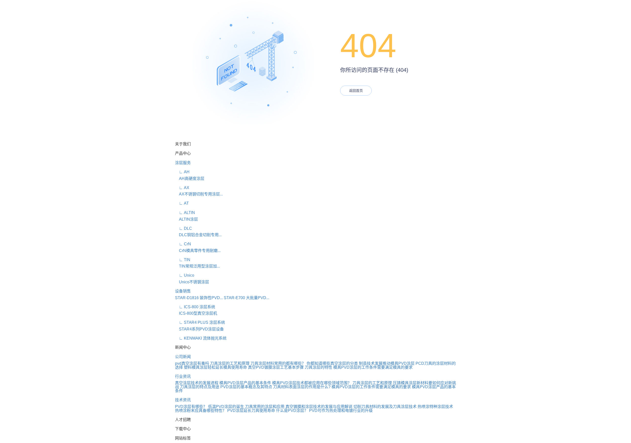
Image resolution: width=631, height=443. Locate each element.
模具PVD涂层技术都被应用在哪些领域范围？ (311, 383)
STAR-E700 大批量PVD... (246, 298)
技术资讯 (183, 400)
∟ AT (182, 203)
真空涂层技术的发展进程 (196, 383)
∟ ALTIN (185, 213)
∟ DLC (183, 228)
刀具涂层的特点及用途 (199, 387)
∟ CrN (183, 244)
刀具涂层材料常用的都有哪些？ (278, 363)
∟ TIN (182, 260)
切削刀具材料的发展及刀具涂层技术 (385, 406)
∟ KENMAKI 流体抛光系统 (201, 338)
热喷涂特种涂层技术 (435, 406)
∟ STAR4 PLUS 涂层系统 (200, 322)
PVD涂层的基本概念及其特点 (246, 387)
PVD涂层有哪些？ (191, 406)
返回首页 (356, 91)
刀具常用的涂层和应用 (264, 406)
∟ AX (182, 188)
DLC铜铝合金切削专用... (198, 235)
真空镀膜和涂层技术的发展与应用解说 (318, 406)
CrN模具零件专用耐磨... (198, 251)
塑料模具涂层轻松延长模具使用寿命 (215, 367)
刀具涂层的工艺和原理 (229, 363)
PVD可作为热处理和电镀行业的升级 (341, 410)
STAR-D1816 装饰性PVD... (199, 298)
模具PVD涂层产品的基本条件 (245, 383)
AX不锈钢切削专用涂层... (199, 194)
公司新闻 (183, 357)
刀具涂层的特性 (318, 367)
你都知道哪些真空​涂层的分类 (332, 363)
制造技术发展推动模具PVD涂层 (387, 363)
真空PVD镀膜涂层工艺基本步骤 (276, 367)
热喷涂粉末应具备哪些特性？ (200, 410)
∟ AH (182, 172)
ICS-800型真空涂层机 (196, 313)
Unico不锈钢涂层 (192, 282)
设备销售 (183, 291)
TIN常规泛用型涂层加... (197, 266)
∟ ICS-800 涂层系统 (195, 307)
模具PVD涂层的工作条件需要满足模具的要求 (373, 367)
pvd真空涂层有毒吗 (192, 363)
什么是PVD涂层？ (292, 410)
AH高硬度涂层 (189, 178)
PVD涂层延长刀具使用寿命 (251, 410)
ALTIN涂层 (186, 219)
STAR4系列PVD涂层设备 (199, 329)
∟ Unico (184, 275)
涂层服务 (183, 163)
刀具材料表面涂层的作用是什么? (302, 387)
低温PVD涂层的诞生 (226, 406)
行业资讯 (183, 376)
